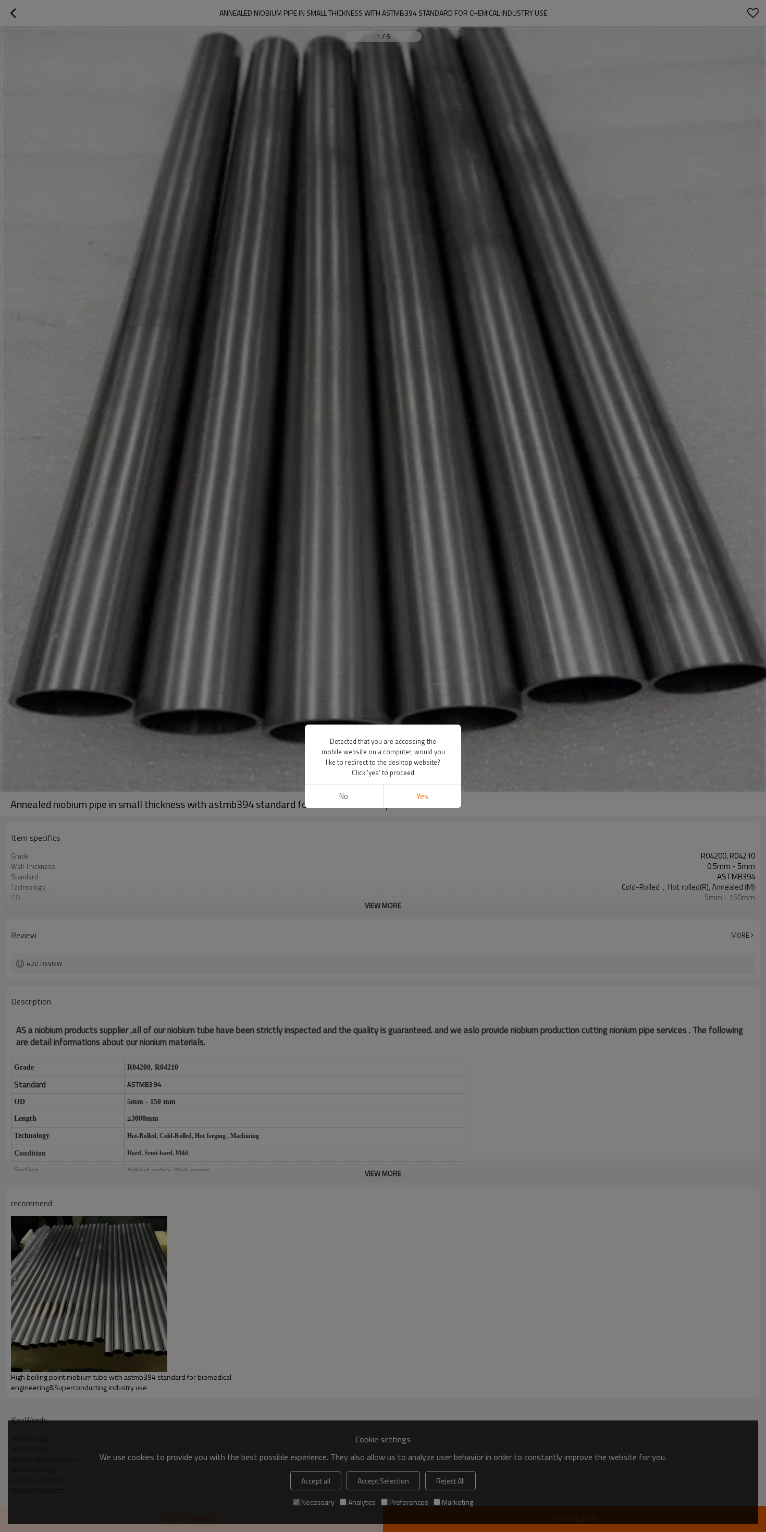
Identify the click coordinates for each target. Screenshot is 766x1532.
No (343, 796)
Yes (422, 796)
